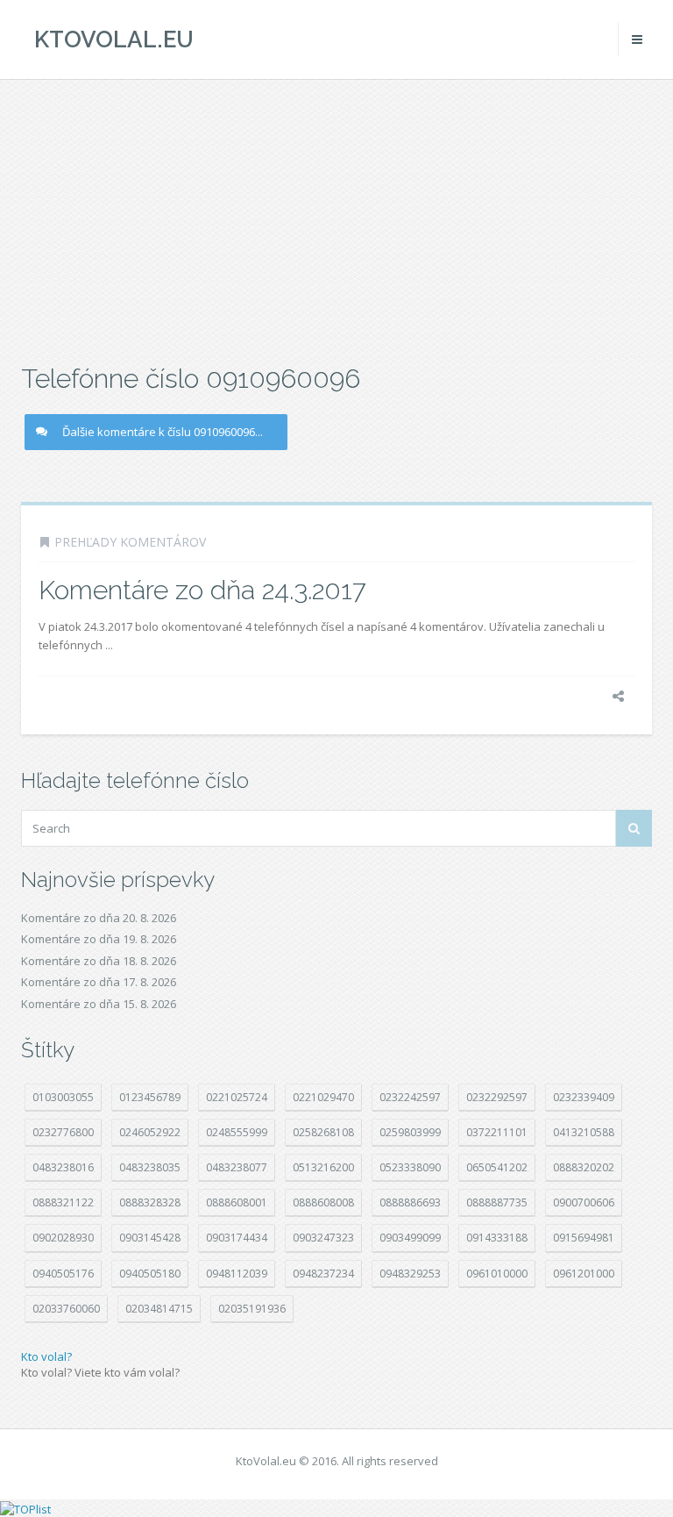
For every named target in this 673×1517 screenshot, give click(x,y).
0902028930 (63, 1237)
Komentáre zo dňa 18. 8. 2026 (98, 961)
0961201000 (583, 1273)
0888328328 (150, 1202)
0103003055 (63, 1097)
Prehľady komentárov (130, 541)
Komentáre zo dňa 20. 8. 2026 (98, 918)
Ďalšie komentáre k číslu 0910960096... (162, 432)
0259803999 (410, 1132)
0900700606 (583, 1202)
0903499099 (410, 1237)
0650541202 (497, 1167)
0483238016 (63, 1167)
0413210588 (583, 1132)
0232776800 (63, 1132)
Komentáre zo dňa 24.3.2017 (202, 590)
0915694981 (583, 1237)
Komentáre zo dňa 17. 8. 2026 (98, 982)
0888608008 (323, 1202)
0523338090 (410, 1167)
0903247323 (323, 1237)
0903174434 (236, 1237)
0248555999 (236, 1132)
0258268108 (323, 1132)
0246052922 (150, 1132)
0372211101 (497, 1132)
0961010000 (497, 1273)
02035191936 (252, 1308)
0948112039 (236, 1273)
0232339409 (583, 1097)
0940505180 (150, 1273)
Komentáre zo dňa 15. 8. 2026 (98, 1004)
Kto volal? (46, 1356)
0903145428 (150, 1237)
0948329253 (410, 1273)
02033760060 (66, 1308)
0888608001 (236, 1202)
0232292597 (497, 1097)
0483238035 (150, 1167)
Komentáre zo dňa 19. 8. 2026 (98, 939)
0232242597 (410, 1097)
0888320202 (583, 1167)
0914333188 (497, 1237)
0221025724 (236, 1097)
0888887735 (497, 1202)
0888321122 (63, 1202)
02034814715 (159, 1308)
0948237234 (323, 1273)
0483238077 (236, 1167)
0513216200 (323, 1167)
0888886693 (410, 1202)
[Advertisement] (336, 219)
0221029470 (323, 1097)
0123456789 (150, 1097)
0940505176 (63, 1273)
